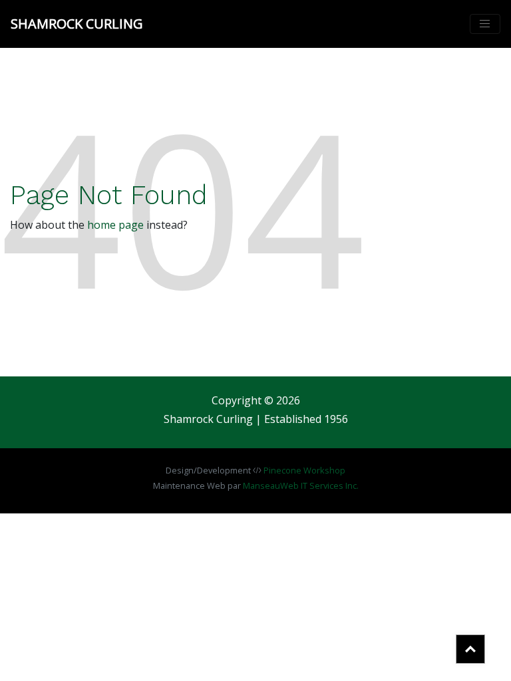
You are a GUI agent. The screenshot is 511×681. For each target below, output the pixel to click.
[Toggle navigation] (485, 24)
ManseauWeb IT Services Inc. (301, 485)
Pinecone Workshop (304, 470)
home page (115, 224)
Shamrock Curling (77, 24)
